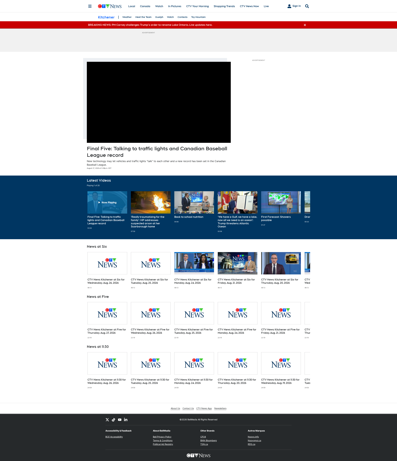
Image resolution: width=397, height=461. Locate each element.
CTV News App (204, 408)
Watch (159, 6)
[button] (304, 212)
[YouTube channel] (120, 419)
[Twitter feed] (107, 419)
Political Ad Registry (163, 444)
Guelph (159, 17)
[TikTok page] (113, 419)
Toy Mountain (198, 17)
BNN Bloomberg (208, 440)
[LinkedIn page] (126, 419)
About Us (175, 408)
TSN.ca (204, 444)
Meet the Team (143, 17)
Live (266, 6)
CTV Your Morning (197, 6)
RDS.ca (251, 444)
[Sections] (90, 6)
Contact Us (188, 408)
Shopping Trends (224, 6)
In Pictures (174, 6)
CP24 (203, 436)
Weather (127, 17)
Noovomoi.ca (254, 440)
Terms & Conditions (162, 440)
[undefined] (107, 210)
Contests (182, 17)
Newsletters (220, 408)
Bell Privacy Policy (162, 436)
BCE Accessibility (114, 436)
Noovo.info (253, 436)
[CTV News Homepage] (109, 6)
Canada (145, 6)
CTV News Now (249, 6)
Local (131, 6)
